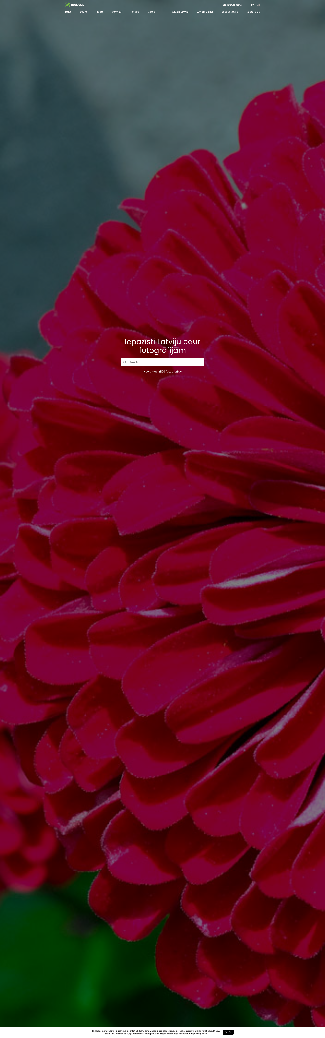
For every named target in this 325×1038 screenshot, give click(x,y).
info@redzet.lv (234, 4)
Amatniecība (205, 11)
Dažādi (151, 11)
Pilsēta (99, 11)
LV (252, 4)
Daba (68, 11)
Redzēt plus (253, 11)
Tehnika (134, 11)
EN (258, 4)
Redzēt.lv (77, 5)
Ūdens (83, 11)
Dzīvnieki (116, 11)
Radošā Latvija (230, 11)
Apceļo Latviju (180, 11)
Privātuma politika (198, 1033)
